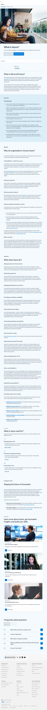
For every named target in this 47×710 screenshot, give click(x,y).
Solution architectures (35, 669)
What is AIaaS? (34, 690)
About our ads (26, 705)
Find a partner (3, 686)
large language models (37, 232)
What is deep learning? (35, 688)
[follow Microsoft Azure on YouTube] (25, 657)
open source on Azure (13, 228)
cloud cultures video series (29, 504)
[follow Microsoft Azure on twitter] (17, 657)
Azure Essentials (4, 675)
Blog (17, 684)
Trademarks (20, 705)
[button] (23, 61)
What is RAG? (34, 696)
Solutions (33, 665)
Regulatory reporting (4, 707)
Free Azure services (20, 669)
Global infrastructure (4, 669)
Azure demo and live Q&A (36, 673)
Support (33, 671)
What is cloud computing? (36, 682)
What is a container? (35, 694)
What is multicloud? (35, 684)
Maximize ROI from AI (20, 675)
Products (18, 665)
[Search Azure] (1, 2)
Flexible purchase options (21, 671)
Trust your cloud (4, 673)
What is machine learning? (36, 686)
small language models (20, 233)
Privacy (10, 705)
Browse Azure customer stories (10, 336)
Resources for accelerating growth (37, 667)
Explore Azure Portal (11, 657)
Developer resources (20, 686)
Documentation (19, 682)
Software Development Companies (7, 682)
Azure (2, 4)
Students (18, 688)
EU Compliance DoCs (33, 705)
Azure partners (23, 195)
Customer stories (4, 677)
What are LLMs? (34, 692)
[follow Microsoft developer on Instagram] (20, 657)
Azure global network (10, 171)
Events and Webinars (20, 690)
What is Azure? (3, 665)
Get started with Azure (5, 667)
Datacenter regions (4, 671)
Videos (18, 695)
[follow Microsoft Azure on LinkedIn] (22, 657)
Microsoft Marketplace (5, 684)
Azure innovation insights (27, 509)
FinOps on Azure (19, 673)
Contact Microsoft (4, 705)
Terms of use (15, 705)
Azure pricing (19, 667)
